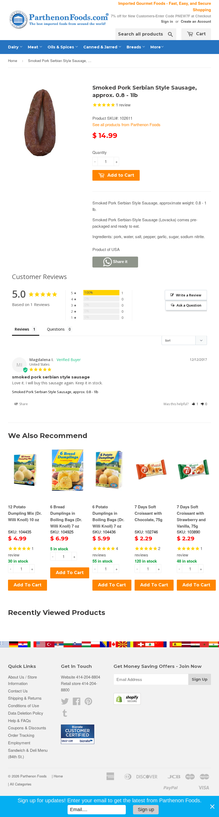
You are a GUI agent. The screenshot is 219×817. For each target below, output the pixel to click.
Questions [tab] (56, 329)
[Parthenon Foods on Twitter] (65, 703)
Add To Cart (27, 584)
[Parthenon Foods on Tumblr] (65, 714)
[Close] (212, 807)
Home (12, 60)
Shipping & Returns (25, 698)
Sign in (167, 21)
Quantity (99, 152)
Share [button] (23, 404)
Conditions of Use (23, 705)
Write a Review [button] (188, 295)
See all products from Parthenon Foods (126, 124)
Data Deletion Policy (25, 713)
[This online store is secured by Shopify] (127, 703)
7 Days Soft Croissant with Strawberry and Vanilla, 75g (191, 516)
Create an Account (196, 21)
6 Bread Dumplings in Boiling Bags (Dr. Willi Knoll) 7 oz (66, 516)
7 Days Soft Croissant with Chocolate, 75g (148, 513)
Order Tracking (21, 735)
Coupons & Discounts (27, 727)
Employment (19, 742)
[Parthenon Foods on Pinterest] (88, 703)
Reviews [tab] (22, 329)
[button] (195, 404)
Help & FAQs (19, 720)
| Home (57, 776)
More (155, 47)
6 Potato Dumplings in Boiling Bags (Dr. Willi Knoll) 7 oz (108, 516)
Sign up (146, 809)
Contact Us (18, 691)
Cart (200, 33)
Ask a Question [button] (189, 305)
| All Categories (20, 784)
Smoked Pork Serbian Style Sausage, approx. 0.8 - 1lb (55, 391)
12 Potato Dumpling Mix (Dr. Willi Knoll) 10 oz (25, 513)
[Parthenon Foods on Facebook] (77, 703)
